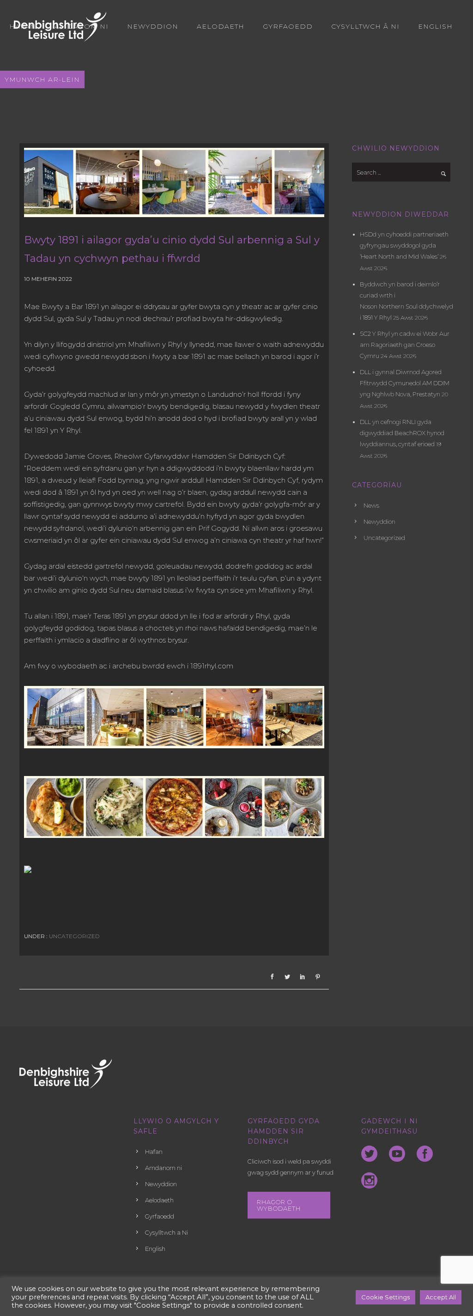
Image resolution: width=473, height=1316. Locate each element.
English (435, 26)
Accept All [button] (440, 1297)
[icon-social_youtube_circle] (399, 1154)
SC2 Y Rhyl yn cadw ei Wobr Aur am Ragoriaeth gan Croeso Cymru (404, 344)
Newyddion (152, 26)
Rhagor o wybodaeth (279, 1205)
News (371, 505)
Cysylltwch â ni (365, 26)
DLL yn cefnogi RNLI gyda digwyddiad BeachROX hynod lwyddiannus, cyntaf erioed (402, 433)
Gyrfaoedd (288, 26)
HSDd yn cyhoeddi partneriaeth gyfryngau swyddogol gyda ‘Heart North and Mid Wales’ (404, 245)
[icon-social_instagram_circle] (369, 1181)
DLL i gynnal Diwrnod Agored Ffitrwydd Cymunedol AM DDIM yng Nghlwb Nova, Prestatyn (404, 383)
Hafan (22, 26)
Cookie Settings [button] (385, 1297)
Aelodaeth (220, 26)
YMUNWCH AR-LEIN (42, 79)
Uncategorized (74, 936)
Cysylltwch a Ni (166, 1232)
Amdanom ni (82, 26)
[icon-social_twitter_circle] (371, 1154)
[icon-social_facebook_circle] (427, 1154)
